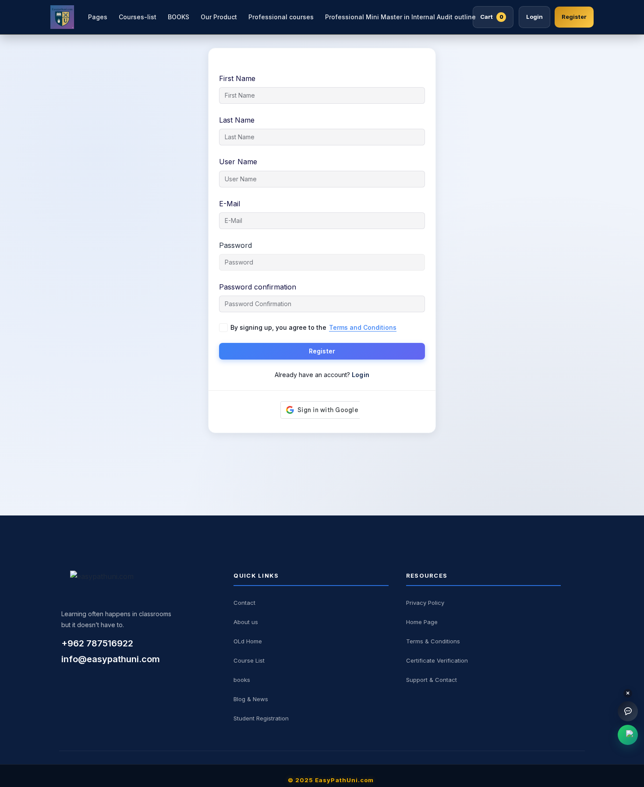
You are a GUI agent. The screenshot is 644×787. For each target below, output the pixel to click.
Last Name (237, 120)
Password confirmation (257, 286)
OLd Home (248, 641)
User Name (238, 161)
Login (534, 16)
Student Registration (261, 718)
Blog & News (251, 698)
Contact (244, 602)
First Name (237, 78)
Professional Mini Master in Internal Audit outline (400, 17)
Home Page (422, 621)
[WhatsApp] (628, 735)
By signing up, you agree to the (313, 327)
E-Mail (229, 203)
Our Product (219, 17)
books (242, 679)
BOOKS (178, 17)
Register (574, 16)
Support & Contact (431, 679)
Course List (249, 660)
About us (246, 621)
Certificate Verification (437, 660)
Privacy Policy (425, 602)
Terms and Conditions (362, 327)
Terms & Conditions (433, 641)
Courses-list (137, 17)
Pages (97, 17)
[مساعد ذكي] (628, 711)
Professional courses (281, 17)
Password (235, 245)
